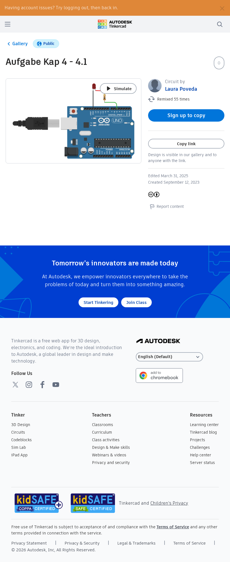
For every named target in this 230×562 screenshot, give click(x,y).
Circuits (18, 432)
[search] (219, 24)
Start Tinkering (98, 302)
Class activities (105, 440)
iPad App (19, 455)
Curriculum (102, 432)
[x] (15, 384)
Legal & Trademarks (136, 543)
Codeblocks (21, 440)
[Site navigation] (7, 24)
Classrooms (102, 424)
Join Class (136, 302)
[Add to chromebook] (159, 375)
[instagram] (29, 384)
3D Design (20, 424)
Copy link (186, 144)
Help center (200, 455)
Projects (197, 440)
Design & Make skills (111, 447)
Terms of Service (173, 527)
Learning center (204, 424)
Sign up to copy (186, 115)
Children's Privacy (169, 503)
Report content (170, 206)
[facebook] (42, 384)
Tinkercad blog (203, 432)
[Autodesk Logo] (158, 341)
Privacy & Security (82, 543)
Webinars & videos (109, 455)
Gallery (20, 43)
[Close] (222, 8)
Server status (202, 462)
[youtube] (56, 384)
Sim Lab (18, 447)
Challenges (200, 447)
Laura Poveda (181, 88)
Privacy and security (111, 462)
